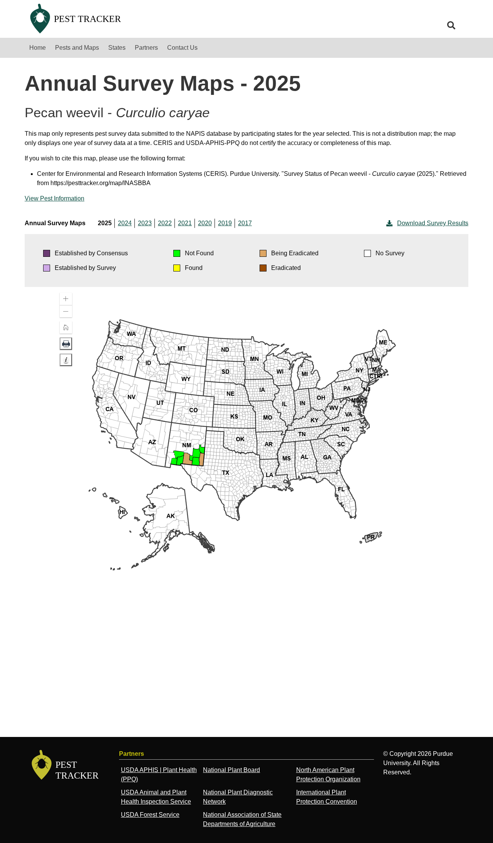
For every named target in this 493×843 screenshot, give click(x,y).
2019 (225, 223)
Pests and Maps (77, 47)
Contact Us (182, 47)
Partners (146, 47)
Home (37, 47)
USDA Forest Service (150, 814)
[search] (451, 25)
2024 (125, 223)
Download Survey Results (432, 223)
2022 (165, 223)
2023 (145, 223)
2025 (105, 223)
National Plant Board (231, 770)
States (117, 47)
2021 (185, 223)
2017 (245, 223)
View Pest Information (54, 198)
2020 (205, 223)
